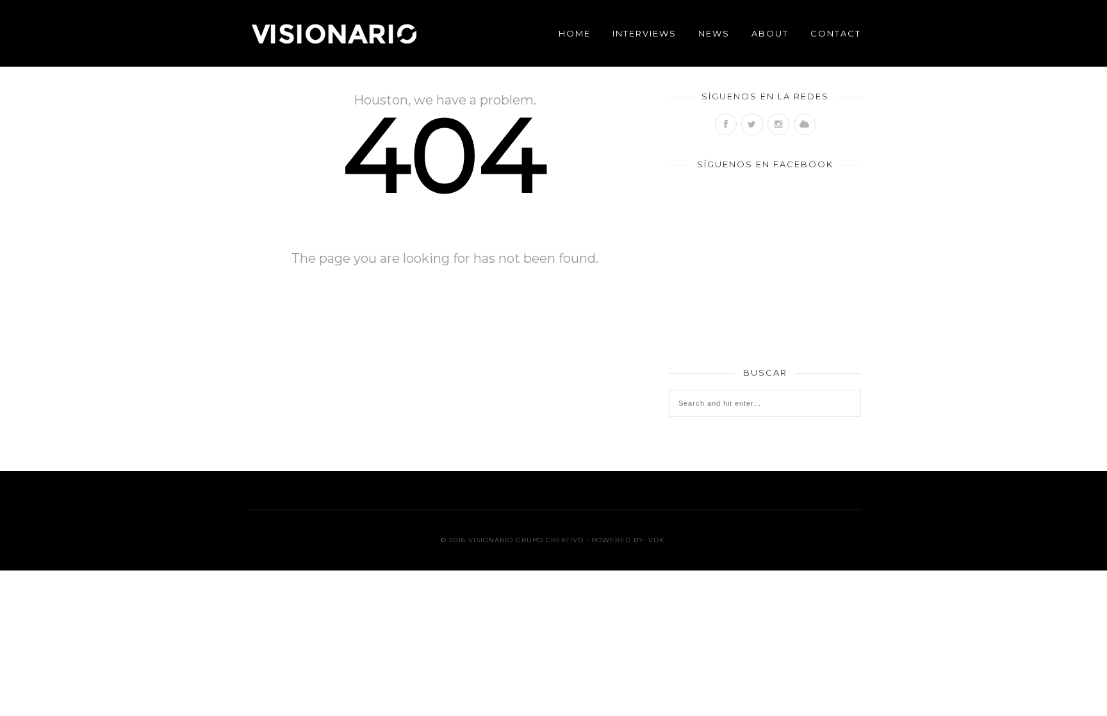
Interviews (644, 33)
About (770, 33)
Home (575, 33)
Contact (835, 33)
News (714, 33)
